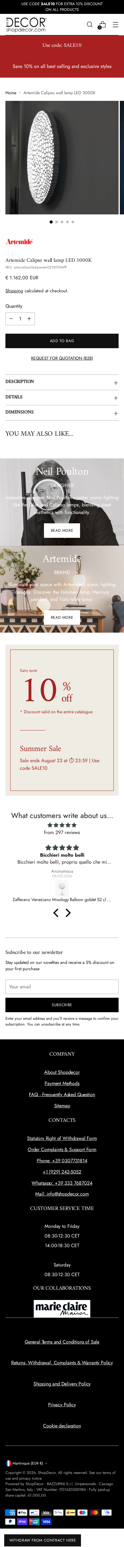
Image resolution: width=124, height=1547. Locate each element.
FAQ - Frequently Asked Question (62, 1094)
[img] (62, 825)
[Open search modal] (89, 24)
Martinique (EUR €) (28, 1463)
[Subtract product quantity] (11, 319)
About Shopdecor (62, 1072)
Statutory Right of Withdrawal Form (62, 1138)
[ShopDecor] (26, 24)
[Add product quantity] (29, 319)
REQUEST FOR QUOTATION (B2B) (62, 358)
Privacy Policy (62, 1404)
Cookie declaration (62, 1425)
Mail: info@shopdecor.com (61, 1193)
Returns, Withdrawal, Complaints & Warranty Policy (62, 1362)
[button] (57, 913)
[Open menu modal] (115, 24)
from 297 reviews (62, 832)
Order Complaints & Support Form (62, 1149)
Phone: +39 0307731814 (62, 1160)
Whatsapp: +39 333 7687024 (62, 1183)
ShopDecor (47, 1472)
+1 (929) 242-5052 (62, 1171)
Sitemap (62, 1105)
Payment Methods (62, 1083)
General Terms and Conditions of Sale (62, 1341)
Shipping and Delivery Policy (62, 1383)
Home (10, 93)
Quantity (13, 306)
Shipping (14, 290)
